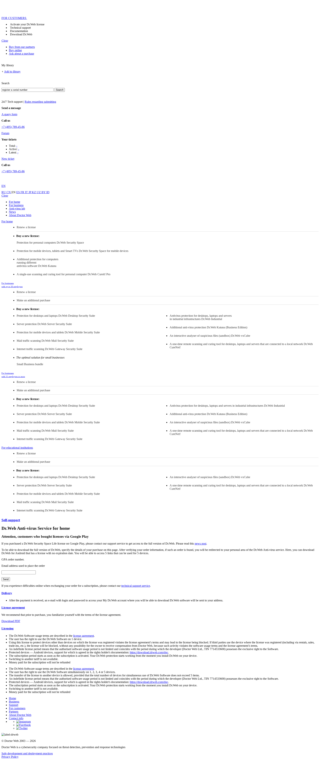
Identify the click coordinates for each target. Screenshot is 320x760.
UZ (39, 192)
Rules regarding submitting (40, 101)
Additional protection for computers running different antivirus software (37, 262)
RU (3, 192)
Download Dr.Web (21, 34)
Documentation (19, 31)
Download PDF (10, 621)
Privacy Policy (10, 756)
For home (14, 201)
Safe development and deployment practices (27, 753)
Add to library (12, 71)
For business (16, 205)
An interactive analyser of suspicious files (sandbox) (210, 335)
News (12, 211)
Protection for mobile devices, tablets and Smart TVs (72, 250)
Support (13, 705)
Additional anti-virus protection (208, 327)
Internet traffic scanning (49, 349)
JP (30, 192)
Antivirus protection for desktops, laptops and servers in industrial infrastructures (201, 317)
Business (14, 701)
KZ (34, 192)
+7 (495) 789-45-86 (13, 126)
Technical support (20, 27)
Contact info (16, 718)
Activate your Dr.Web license (27, 24)
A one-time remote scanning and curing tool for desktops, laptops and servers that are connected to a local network (241, 345)
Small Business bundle (30, 364)
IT (27, 192)
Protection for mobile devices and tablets (58, 332)
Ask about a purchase (21, 53)
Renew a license (26, 227)
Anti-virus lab (17, 208)
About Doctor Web (20, 215)
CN (8, 192)
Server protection (44, 324)
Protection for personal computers (50, 242)
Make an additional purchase (33, 300)
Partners (13, 711)
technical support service (135, 585)
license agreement (83, 635)
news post (200, 543)
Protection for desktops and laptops (56, 315)
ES (18, 192)
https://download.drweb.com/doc (149, 652)
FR (23, 192)
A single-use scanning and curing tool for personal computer (63, 274)
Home (12, 698)
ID (47, 192)
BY (43, 192)
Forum (5, 133)
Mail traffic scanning (45, 340)
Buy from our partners (22, 46)
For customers (17, 708)
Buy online (15, 50)
